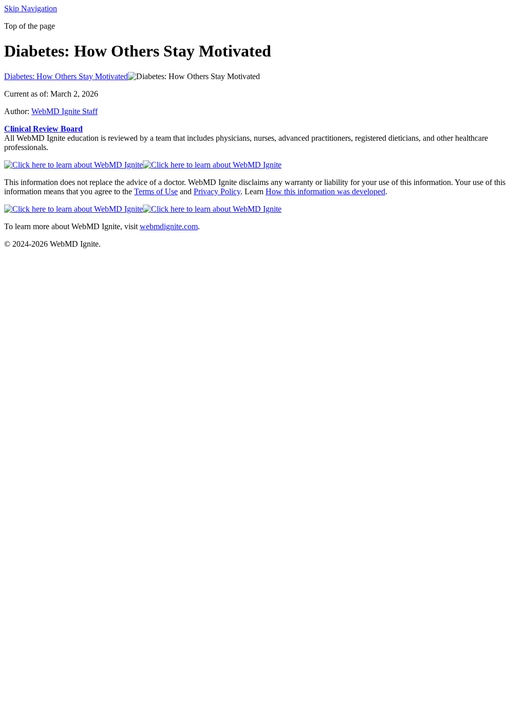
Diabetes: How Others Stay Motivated (66, 76)
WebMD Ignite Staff (64, 111)
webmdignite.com (169, 226)
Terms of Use (156, 191)
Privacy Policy (217, 191)
